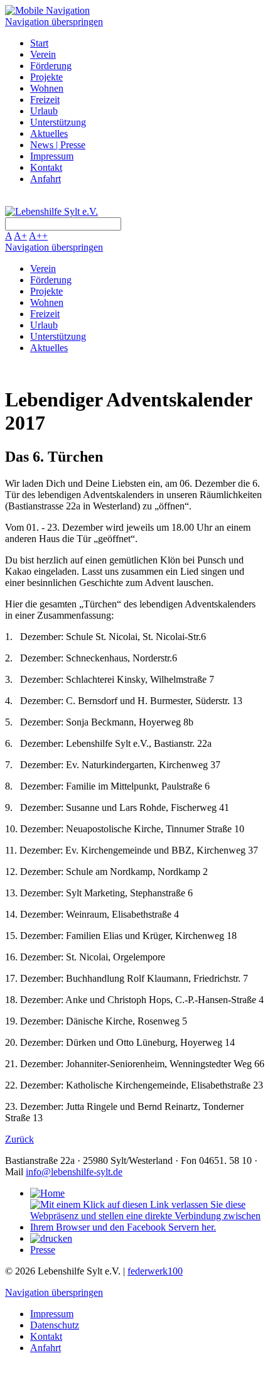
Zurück (19, 1139)
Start (39, 43)
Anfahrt (45, 178)
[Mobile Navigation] (47, 10)
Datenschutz (54, 1325)
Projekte (46, 77)
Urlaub (44, 111)
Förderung (51, 65)
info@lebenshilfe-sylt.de (74, 1171)
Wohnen (46, 88)
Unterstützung (58, 122)
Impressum (51, 156)
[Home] (47, 1193)
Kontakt (46, 167)
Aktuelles (49, 133)
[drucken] (51, 1238)
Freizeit (45, 99)
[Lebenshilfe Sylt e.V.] (51, 211)
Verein (43, 54)
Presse (42, 1249)
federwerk (155, 1271)
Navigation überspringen (54, 21)
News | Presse (57, 144)
